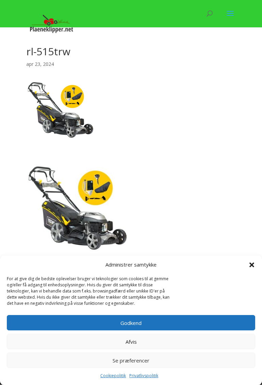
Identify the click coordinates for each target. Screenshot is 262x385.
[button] (251, 264)
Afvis (131, 341)
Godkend (131, 322)
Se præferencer (131, 360)
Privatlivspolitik (143, 376)
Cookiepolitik (113, 376)
